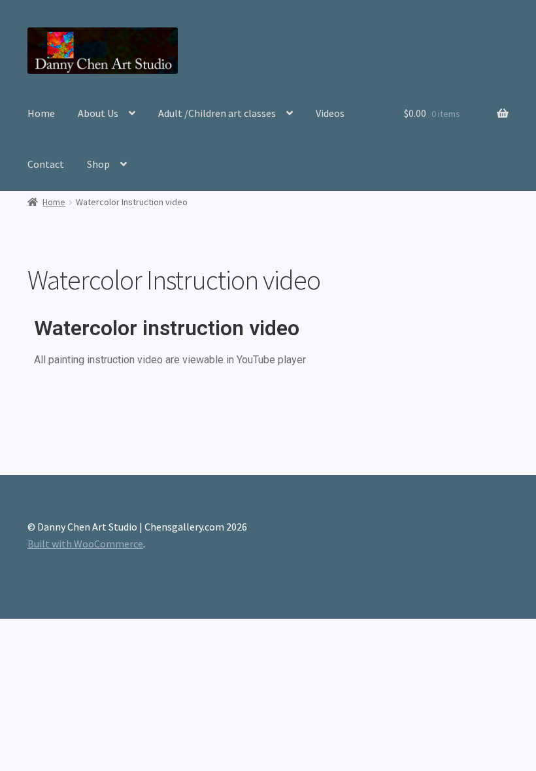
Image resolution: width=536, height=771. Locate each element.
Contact (45, 164)
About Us (98, 113)
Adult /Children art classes (217, 113)
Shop (98, 164)
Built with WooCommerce (85, 543)
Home (41, 113)
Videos (330, 113)
